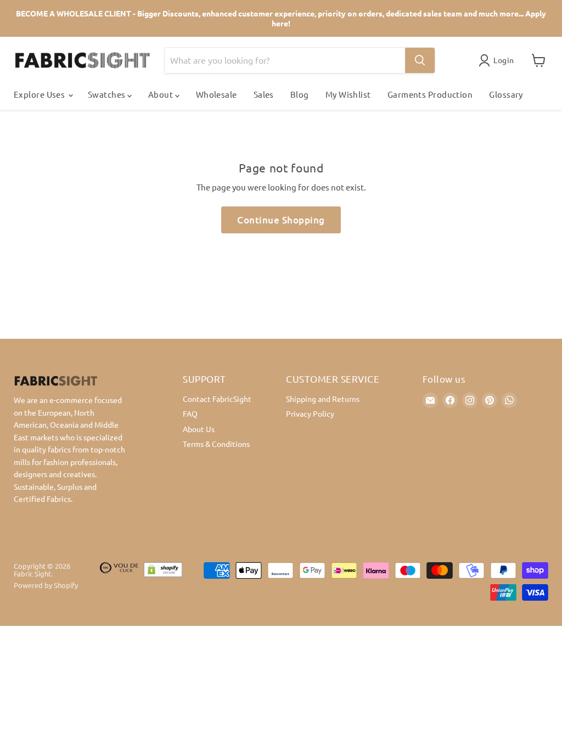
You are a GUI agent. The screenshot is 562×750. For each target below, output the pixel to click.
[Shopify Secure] (163, 581)
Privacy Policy (310, 413)
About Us (199, 429)
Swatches (107, 94)
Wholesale (216, 94)
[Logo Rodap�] (119, 581)
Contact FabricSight (217, 399)
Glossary (506, 94)
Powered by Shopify (46, 585)
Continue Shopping (281, 220)
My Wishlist (348, 94)
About (161, 94)
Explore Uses (40, 94)
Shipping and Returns (322, 399)
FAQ (190, 413)
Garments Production (430, 94)
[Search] (420, 60)
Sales (264, 94)
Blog (299, 94)
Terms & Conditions (216, 444)
